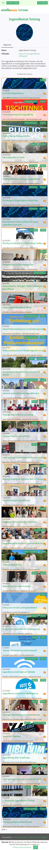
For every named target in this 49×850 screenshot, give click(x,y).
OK (35, 847)
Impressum (23, 837)
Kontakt (44, 837)
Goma (14, 837)
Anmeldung (42, 3)
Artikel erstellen (13, 3)
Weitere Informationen (22, 847)
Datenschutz (34, 837)
